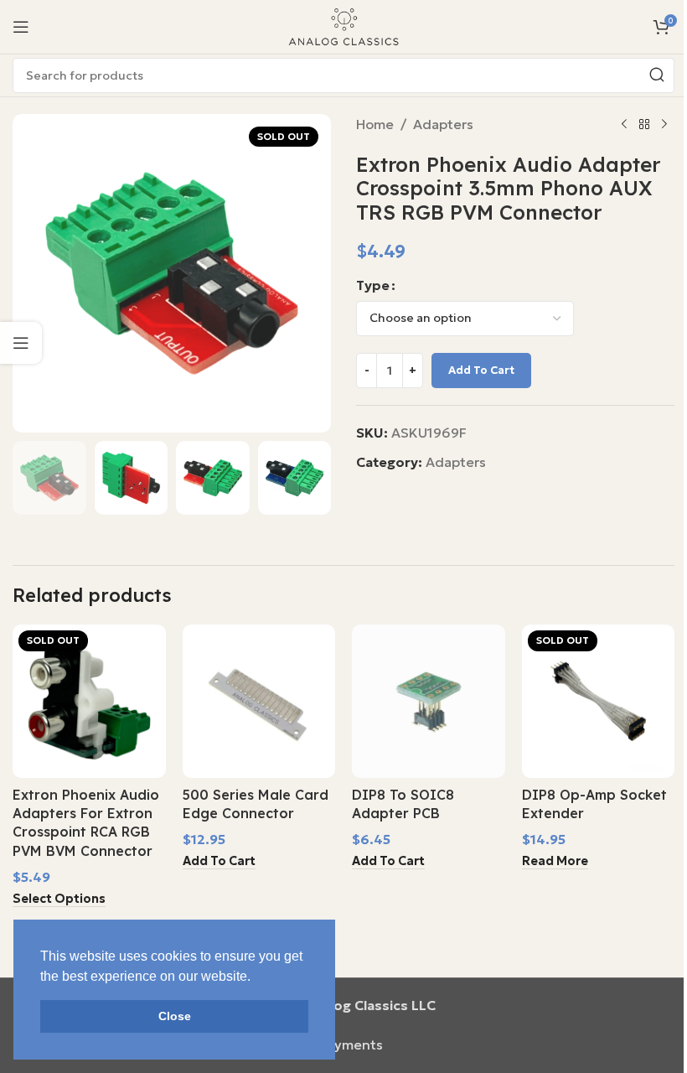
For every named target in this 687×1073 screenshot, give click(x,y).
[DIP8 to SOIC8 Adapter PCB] (428, 701)
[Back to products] (644, 125)
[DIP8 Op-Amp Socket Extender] (598, 701)
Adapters (443, 124)
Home (375, 124)
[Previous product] (624, 125)
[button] (219, 861)
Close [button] (174, 1016)
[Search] (656, 75)
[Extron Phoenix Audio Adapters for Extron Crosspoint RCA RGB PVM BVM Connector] (89, 701)
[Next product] (664, 125)
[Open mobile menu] (21, 27)
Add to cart (481, 370)
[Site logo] (343, 25)
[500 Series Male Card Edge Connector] (259, 701)
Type (373, 285)
